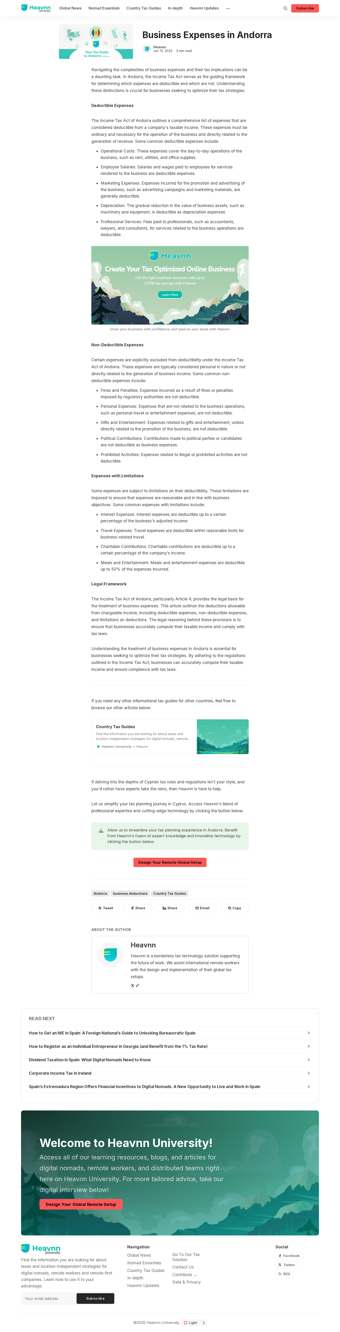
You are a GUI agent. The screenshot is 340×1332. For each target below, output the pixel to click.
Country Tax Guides (169, 893)
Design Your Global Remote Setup (81, 1204)
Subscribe (305, 8)
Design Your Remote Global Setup (170, 862)
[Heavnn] (146, 49)
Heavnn (159, 47)
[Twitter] (132, 985)
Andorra (100, 893)
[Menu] (227, 8)
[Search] (285, 8)
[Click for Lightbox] (170, 285)
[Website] (137, 985)
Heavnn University (163, 1322)
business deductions (130, 893)
